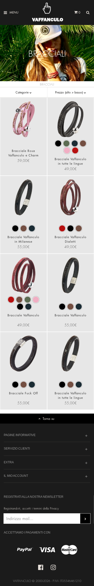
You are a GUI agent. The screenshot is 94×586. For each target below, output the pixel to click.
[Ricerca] (87, 12)
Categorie (23, 92)
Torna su (48, 418)
